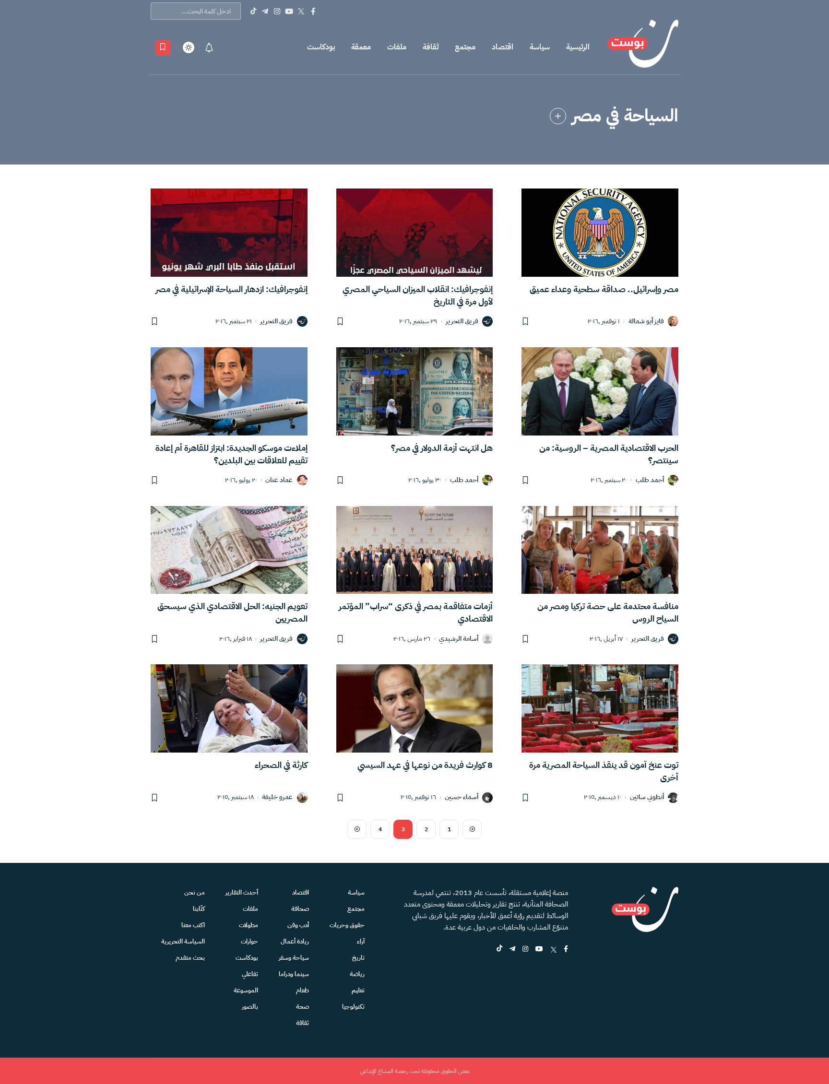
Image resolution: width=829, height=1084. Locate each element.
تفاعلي (250, 973)
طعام (302, 990)
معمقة (361, 47)
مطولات (248, 925)
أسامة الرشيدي (458, 639)
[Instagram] (277, 11)
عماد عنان (279, 480)
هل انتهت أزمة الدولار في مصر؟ (442, 447)
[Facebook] (313, 11)
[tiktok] (499, 949)
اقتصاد (502, 47)
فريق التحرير (462, 322)
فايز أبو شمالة (646, 322)
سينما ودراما (294, 973)
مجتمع (465, 47)
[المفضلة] (163, 47)
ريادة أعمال (295, 941)
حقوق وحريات (347, 925)
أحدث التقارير (241, 892)
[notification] (209, 47)
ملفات (396, 47)
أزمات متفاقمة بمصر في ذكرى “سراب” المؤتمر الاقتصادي (416, 612)
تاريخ (358, 957)
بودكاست (321, 47)
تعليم (358, 990)
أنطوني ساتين (647, 797)
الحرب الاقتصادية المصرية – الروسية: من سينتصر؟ (608, 454)
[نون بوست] (642, 47)
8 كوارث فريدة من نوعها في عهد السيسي (425, 764)
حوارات (249, 941)
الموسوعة (246, 990)
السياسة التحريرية (183, 941)
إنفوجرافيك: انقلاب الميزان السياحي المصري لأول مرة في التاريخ (418, 295)
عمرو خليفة (277, 797)
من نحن (194, 892)
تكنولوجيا (353, 1006)
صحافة (300, 908)
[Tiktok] (253, 11)
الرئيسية (578, 47)
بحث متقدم (190, 957)
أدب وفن (298, 925)
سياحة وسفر (294, 957)
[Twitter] (301, 11)
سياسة (540, 47)
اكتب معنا (193, 925)
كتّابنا (199, 908)
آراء (361, 941)
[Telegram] (265, 11)
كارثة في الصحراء (281, 764)
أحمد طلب (650, 480)
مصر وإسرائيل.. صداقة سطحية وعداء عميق (604, 289)
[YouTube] (289, 11)
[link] (558, 116)
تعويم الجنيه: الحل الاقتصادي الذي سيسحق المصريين (232, 612)
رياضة (357, 973)
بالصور (250, 1006)
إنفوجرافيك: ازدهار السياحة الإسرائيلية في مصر (231, 289)
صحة (302, 1006)
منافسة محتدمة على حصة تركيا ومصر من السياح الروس (607, 612)
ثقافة (430, 47)
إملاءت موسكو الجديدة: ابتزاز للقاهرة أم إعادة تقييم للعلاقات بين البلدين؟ (231, 454)
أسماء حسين (461, 797)
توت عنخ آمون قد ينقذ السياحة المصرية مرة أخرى (603, 771)
